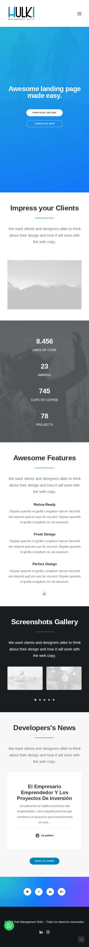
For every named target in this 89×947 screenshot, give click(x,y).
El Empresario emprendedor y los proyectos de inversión (44, 792)
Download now (44, 124)
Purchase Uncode (44, 113)
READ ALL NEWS (44, 861)
